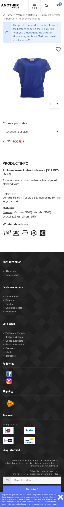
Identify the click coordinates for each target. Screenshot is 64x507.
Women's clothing (26, 14)
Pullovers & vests (50, 14)
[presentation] (50, 104)
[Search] (46, 6)
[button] (32, 131)
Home (9, 14)
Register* (32, 489)
